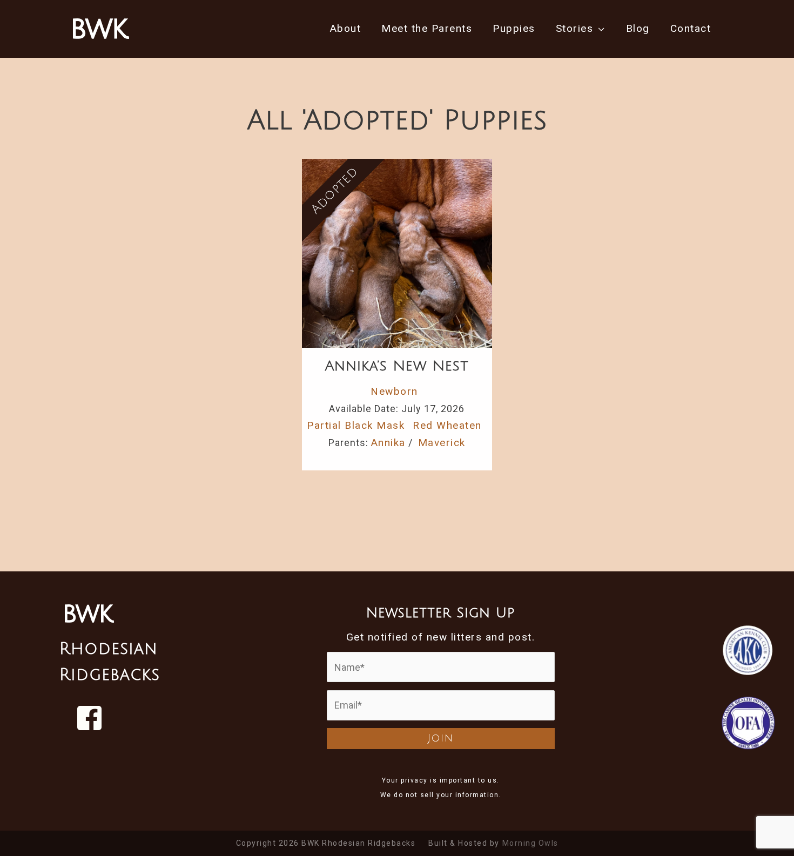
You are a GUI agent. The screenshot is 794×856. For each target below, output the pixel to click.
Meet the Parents (426, 28)
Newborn (394, 391)
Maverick (442, 442)
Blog (638, 28)
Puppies (514, 28)
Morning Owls (530, 843)
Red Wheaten (447, 425)
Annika (388, 442)
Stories (575, 28)
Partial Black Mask (356, 425)
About (345, 28)
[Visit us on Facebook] (89, 718)
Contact (690, 28)
